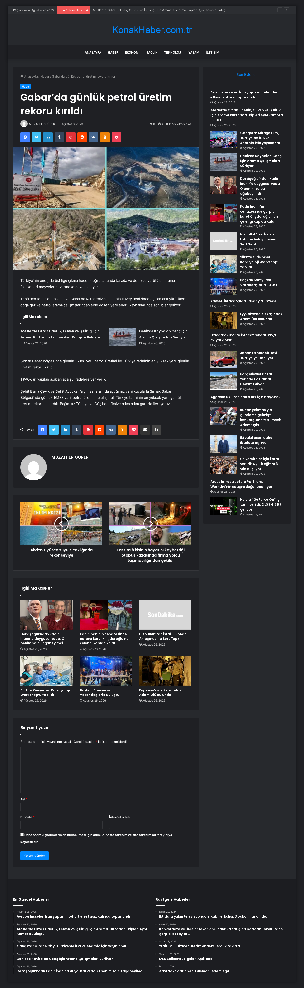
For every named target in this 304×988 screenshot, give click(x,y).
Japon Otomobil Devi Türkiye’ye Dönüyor (258, 355)
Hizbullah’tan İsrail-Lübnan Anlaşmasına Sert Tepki (162, 636)
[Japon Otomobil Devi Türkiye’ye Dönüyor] (223, 359)
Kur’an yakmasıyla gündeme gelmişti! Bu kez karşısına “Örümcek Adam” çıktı (260, 417)
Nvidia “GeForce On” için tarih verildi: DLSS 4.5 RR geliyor (261, 504)
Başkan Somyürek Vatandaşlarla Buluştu (99, 692)
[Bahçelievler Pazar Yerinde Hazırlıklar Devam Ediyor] (223, 381)
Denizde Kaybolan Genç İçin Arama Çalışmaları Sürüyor (261, 160)
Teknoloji (173, 52)
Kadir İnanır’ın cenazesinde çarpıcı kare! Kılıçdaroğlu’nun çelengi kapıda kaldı (105, 639)
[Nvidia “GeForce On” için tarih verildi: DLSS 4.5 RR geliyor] (223, 506)
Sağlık (151, 52)
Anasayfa (93, 52)
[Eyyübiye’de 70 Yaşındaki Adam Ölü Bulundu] (165, 671)
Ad (23, 799)
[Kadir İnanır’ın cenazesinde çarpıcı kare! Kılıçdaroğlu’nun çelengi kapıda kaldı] (106, 614)
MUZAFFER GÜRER (42, 124)
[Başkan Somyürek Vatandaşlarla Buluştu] (106, 671)
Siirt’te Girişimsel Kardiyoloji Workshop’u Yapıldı (45, 692)
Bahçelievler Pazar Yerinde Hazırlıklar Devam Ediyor (256, 379)
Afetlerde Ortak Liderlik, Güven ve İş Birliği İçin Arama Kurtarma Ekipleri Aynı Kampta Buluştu (160, 10)
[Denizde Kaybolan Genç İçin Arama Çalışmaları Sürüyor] (122, 337)
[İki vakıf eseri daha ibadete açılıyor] (223, 444)
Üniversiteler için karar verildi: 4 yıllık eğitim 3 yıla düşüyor (259, 463)
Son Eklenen (247, 74)
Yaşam (193, 52)
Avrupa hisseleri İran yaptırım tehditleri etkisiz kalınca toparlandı (244, 95)
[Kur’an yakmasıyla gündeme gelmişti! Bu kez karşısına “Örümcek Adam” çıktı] (223, 416)
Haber (113, 52)
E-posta (27, 817)
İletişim (212, 52)
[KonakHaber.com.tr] (152, 30)
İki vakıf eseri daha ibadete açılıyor (256, 440)
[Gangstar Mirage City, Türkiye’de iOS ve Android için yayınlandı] (223, 139)
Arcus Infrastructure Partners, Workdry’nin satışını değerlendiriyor (241, 484)
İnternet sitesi (119, 817)
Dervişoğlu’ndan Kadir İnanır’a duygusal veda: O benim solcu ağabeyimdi (42, 639)
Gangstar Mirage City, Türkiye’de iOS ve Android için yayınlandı (260, 138)
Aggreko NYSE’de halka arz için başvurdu (245, 397)
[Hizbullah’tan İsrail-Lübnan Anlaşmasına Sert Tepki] (165, 614)
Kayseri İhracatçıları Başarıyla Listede (243, 301)
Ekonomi (132, 52)
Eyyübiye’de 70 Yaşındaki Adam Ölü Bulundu (160, 692)
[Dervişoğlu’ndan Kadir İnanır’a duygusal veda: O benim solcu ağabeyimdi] (46, 614)
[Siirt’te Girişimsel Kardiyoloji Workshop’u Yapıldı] (46, 671)
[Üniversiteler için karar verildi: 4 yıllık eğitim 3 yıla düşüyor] (223, 465)
